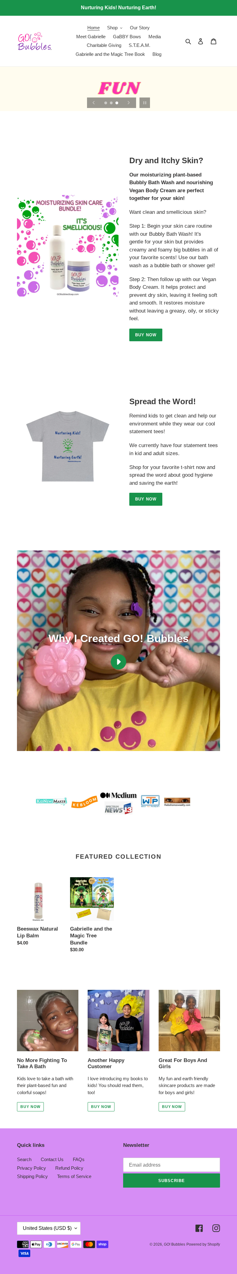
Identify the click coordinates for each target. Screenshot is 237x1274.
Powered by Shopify (203, 1244)
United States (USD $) (47, 1228)
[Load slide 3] (117, 103)
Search (24, 1159)
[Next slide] (128, 103)
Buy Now (145, 335)
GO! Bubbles (174, 1244)
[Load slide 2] (112, 103)
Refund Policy (69, 1168)
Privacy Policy (31, 1168)
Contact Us (52, 1159)
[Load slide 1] (106, 103)
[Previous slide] (94, 103)
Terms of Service (74, 1176)
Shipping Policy (32, 1176)
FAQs (79, 1159)
